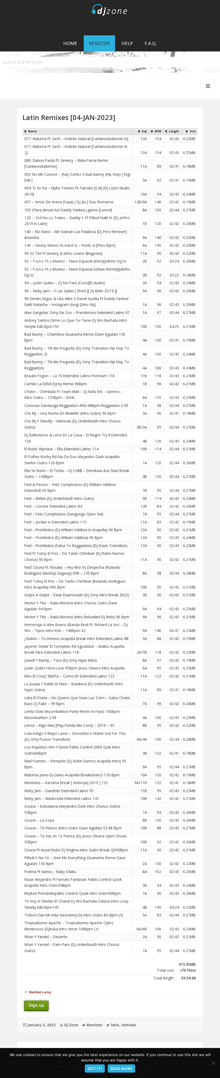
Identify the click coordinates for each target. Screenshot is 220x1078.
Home (70, 43)
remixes (128, 1024)
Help (127, 43)
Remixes (94, 1024)
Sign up (36, 1005)
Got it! (95, 1068)
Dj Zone (71, 1024)
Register (99, 43)
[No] (213, 1063)
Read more (121, 1068)
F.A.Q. (151, 43)
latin (115, 1024)
